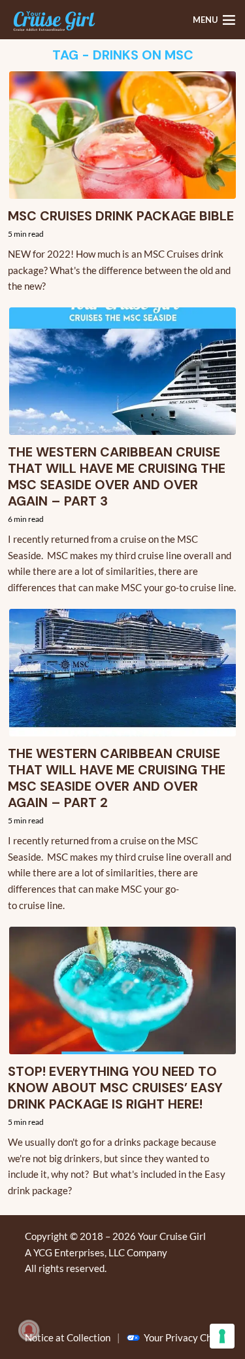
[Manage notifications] (28, 1330)
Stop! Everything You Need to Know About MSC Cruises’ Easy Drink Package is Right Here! (115, 1087)
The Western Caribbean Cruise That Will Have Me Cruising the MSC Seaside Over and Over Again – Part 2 (116, 778)
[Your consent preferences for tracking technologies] (222, 1336)
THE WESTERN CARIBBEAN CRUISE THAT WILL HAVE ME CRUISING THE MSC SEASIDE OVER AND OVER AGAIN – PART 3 (116, 476)
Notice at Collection (67, 1337)
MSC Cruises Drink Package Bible (121, 216)
